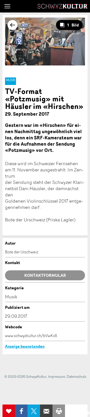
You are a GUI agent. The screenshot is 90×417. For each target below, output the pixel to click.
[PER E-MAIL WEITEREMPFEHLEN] (46, 411)
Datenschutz (76, 376)
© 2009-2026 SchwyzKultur (25, 376)
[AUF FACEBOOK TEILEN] (21, 411)
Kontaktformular (45, 275)
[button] (7, 6)
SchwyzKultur (63, 6)
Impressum (56, 376)
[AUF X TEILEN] (34, 411)
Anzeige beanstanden (24, 346)
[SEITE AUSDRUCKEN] (58, 411)
